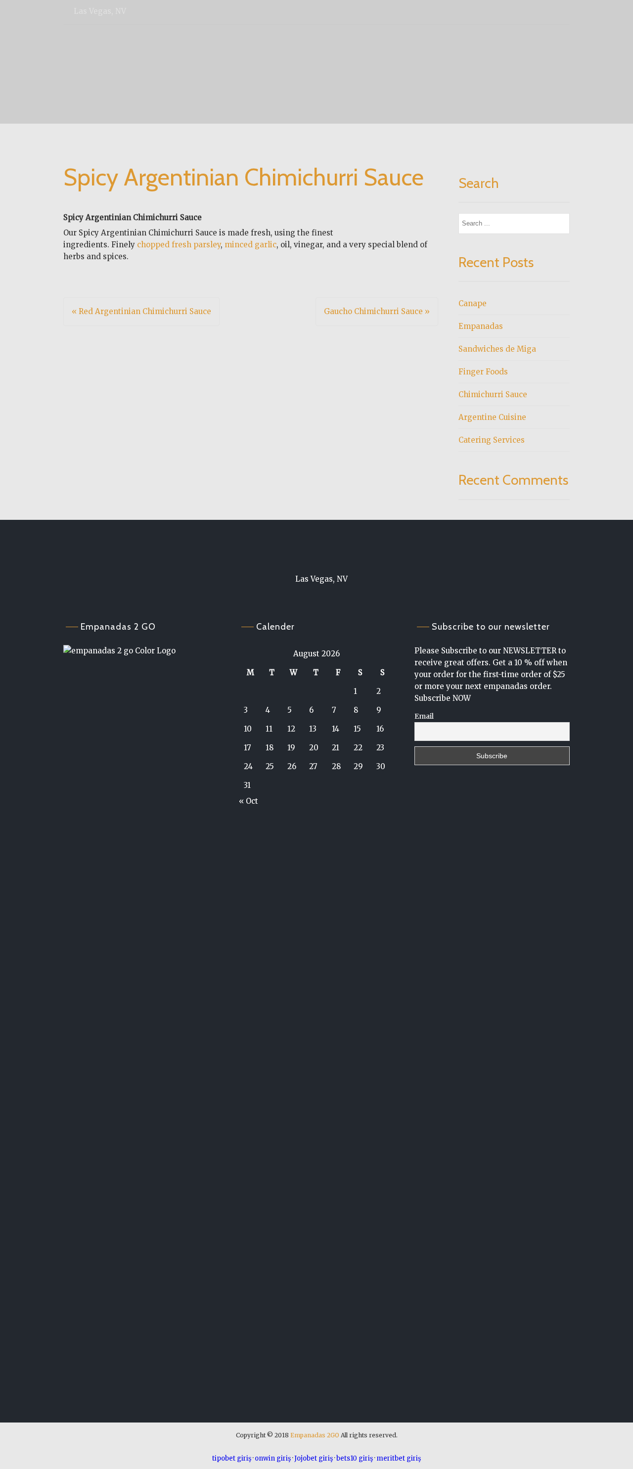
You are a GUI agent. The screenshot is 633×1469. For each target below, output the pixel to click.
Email (424, 716)
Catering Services (491, 440)
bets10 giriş (354, 1458)
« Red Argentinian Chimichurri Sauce (141, 311)
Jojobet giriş (313, 1458)
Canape (472, 303)
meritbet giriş (398, 1458)
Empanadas (480, 326)
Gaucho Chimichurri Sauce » (377, 311)
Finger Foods (483, 371)
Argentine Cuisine (492, 417)
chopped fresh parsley (179, 244)
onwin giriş (273, 1458)
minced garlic (250, 244)
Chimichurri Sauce (492, 394)
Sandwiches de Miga (497, 349)
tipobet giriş (231, 1458)
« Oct (248, 801)
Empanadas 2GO (314, 1435)
